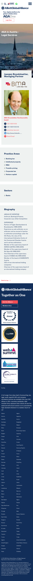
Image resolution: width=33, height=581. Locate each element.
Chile (17, 436)
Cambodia (18, 433)
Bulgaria (3, 433)
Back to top (4, 280)
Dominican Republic (20, 448)
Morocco (18, 494)
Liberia (17, 482)
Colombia (18, 439)
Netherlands (19, 496)
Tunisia (2, 537)
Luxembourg (4, 488)
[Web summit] (9, 350)
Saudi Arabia (4, 517)
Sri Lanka (3, 528)
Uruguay (3, 545)
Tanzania (3, 534)
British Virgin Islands (20, 430)
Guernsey (3, 462)
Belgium (18, 425)
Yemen (2, 551)
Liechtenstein (19, 485)
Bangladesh (18, 422)
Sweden (18, 528)
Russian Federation (20, 514)
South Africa (19, 522)
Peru (17, 505)
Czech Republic (19, 445)
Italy (17, 471)
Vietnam (18, 548)
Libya (2, 485)
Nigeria (17, 499)
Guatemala (18, 459)
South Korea (4, 525)
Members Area (7, 306)
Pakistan (3, 502)
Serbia (17, 517)
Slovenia (3, 522)
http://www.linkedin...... (14, 133)
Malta (2, 491)
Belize (2, 427)
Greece (2, 459)
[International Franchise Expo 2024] (9, 364)
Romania (3, 514)
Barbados (3, 425)
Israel (2, 471)
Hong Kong (18, 462)
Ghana (17, 456)
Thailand (18, 534)
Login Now (9, 20)
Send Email (10, 136)
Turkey (17, 537)
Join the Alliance (8, 302)
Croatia (18, 442)
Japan (2, 473)
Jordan (2, 476)
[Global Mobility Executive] (9, 376)
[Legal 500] (9, 334)
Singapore (3, 519)
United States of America (21, 542)
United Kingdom (4, 542)
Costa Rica (3, 442)
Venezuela (3, 548)
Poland (17, 508)
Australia (3, 419)
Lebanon (3, 482)
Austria (18, 419)
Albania (3, 413)
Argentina (18, 416)
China (2, 439)
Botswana (18, 427)
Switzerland (3, 531)
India (17, 465)
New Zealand (4, 499)
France (17, 453)
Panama (18, 502)
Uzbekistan (18, 545)
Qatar (17, 511)
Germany (3, 456)
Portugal (3, 511)
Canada (2, 436)
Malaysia (18, 488)
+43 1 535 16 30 (11, 124)
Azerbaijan (3, 422)
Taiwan (17, 531)
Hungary (3, 465)
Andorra (3, 416)
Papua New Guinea (5, 505)
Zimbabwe (18, 551)
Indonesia (3, 468)
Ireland (17, 468)
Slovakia (18, 519)
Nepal (2, 496)
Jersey (17, 473)
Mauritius (18, 491)
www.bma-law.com (12, 130)
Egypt (2, 450)
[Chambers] (9, 317)
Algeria (17, 413)
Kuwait (17, 479)
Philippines (3, 508)
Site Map (3, 388)
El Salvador (18, 450)
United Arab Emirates (21, 540)
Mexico (2, 494)
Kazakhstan (18, 476)
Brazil (2, 430)
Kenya (2, 479)
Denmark (3, 448)
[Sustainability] (16, 4)
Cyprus (2, 445)
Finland (3, 453)
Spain (17, 525)
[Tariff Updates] (11, 4)
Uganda (2, 540)
